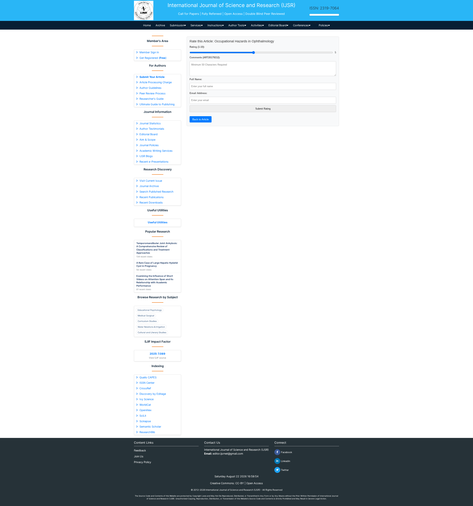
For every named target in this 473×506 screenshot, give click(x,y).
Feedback (140, 450)
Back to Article (200, 119)
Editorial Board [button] (277, 25)
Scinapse (145, 421)
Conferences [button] (301, 25)
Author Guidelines (150, 87)
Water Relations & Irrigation (151, 327)
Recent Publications (151, 197)
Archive (160, 25)
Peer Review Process (152, 93)
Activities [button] (256, 25)
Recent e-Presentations (154, 161)
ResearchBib (147, 432)
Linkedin (285, 461)
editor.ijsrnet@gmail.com (228, 453)
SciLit (142, 415)
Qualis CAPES (147, 377)
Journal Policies (149, 145)
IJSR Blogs (146, 156)
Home (147, 25)
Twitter (284, 469)
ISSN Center (146, 382)
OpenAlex (145, 410)
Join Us (138, 456)
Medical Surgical (146, 315)
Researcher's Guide (151, 98)
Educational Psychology (150, 310)
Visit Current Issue (150, 180)
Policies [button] (323, 25)
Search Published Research (156, 191)
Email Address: (198, 93)
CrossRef (145, 388)
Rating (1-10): (197, 47)
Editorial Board (148, 134)
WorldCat (145, 404)
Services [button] (195, 25)
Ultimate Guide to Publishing (157, 104)
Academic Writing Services (156, 150)
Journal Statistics (150, 123)
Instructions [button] (214, 25)
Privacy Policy (142, 462)
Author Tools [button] (236, 25)
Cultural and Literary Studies (152, 332)
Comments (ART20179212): (205, 57)
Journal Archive (149, 186)
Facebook (286, 452)
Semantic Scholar (150, 426)
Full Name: (196, 79)
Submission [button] (177, 25)
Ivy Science (146, 399)
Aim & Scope (147, 139)
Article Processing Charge (155, 82)
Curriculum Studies (147, 321)
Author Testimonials (151, 128)
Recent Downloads (151, 202)
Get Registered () (152, 57)
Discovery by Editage (152, 393)
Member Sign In (149, 52)
